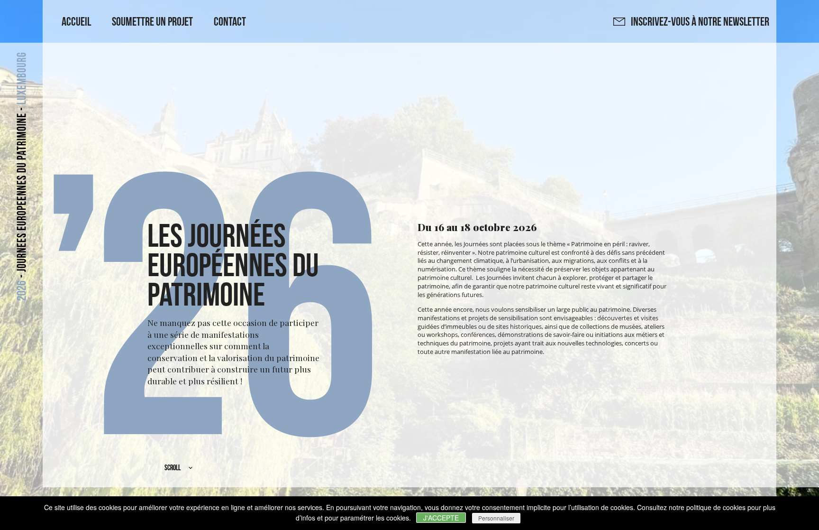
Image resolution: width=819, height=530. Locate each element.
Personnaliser (496, 518)
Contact (230, 21)
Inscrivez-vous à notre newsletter (697, 21)
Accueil (76, 21)
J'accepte (441, 517)
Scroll (172, 468)
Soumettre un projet (152, 21)
